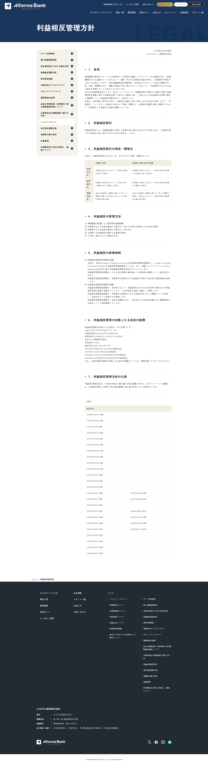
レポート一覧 (198, 12)
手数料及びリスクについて (53, 85)
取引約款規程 (47, 78)
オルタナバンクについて (101, 12)
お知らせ (157, 12)
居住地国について (117, 617)
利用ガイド (144, 12)
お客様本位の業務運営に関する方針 (55, 114)
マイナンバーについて (118, 599)
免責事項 (45, 140)
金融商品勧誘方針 (49, 72)
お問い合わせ (148, 4)
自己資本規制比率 (49, 128)
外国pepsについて (117, 622)
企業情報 (184, 12)
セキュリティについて (51, 91)
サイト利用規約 (48, 53)
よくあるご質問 (133, 4)
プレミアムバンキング (164, 4)
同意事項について (117, 605)
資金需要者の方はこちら (113, 4)
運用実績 (132, 12)
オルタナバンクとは (49, 593)
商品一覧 (120, 12)
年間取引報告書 (116, 628)
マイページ (181, 4)
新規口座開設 (196, 4)
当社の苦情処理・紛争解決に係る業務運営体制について (55, 105)
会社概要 (78, 593)
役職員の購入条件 (49, 134)
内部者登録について (118, 611)
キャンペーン (171, 12)
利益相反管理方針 (150, 664)
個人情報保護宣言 (49, 59)
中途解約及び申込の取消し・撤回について (55, 148)
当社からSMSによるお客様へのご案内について (122, 636)
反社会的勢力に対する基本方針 (55, 66)
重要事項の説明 (48, 97)
